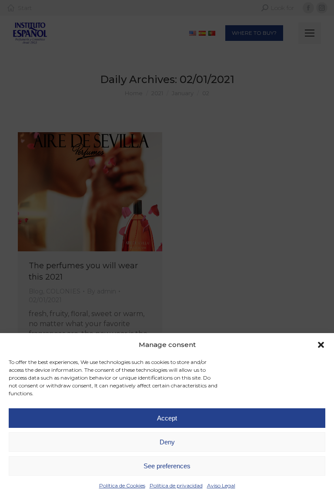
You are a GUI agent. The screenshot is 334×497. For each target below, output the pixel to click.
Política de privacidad (176, 485)
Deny (167, 442)
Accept (167, 418)
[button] (321, 344)
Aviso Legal (221, 485)
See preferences (167, 466)
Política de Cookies (122, 485)
